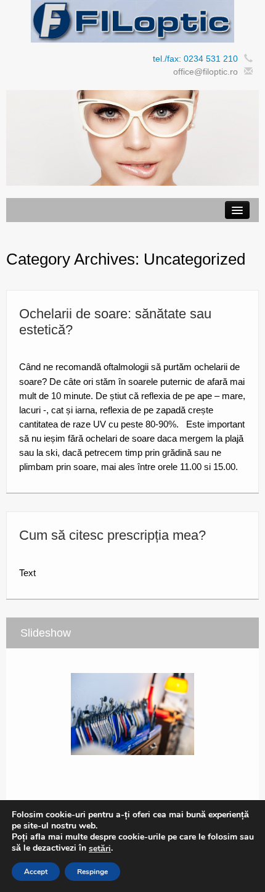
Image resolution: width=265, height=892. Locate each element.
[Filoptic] (132, 20)
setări (100, 848)
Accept (35, 872)
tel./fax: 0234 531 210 (195, 59)
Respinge (92, 872)
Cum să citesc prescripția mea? (112, 535)
